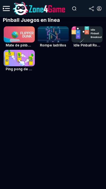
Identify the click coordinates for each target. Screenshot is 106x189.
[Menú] (6, 8)
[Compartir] (91, 8)
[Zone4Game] (39, 8)
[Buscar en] (74, 8)
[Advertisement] (53, 131)
